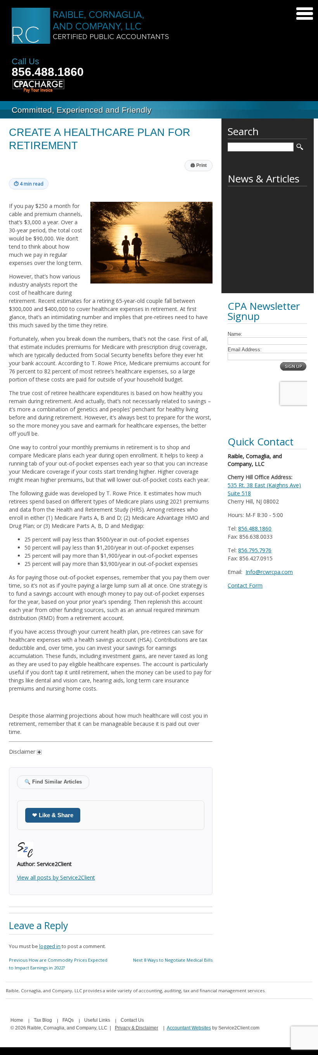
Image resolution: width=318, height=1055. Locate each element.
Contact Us (132, 1020)
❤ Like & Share (52, 815)
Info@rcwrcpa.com (269, 572)
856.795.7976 (254, 550)
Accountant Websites (189, 1028)
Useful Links (97, 1020)
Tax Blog (43, 1020)
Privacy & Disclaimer (136, 1028)
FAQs (68, 1020)
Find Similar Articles (53, 782)
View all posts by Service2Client (56, 877)
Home (16, 1020)
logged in (49, 946)
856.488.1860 (48, 71)
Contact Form (245, 585)
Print (198, 165)
